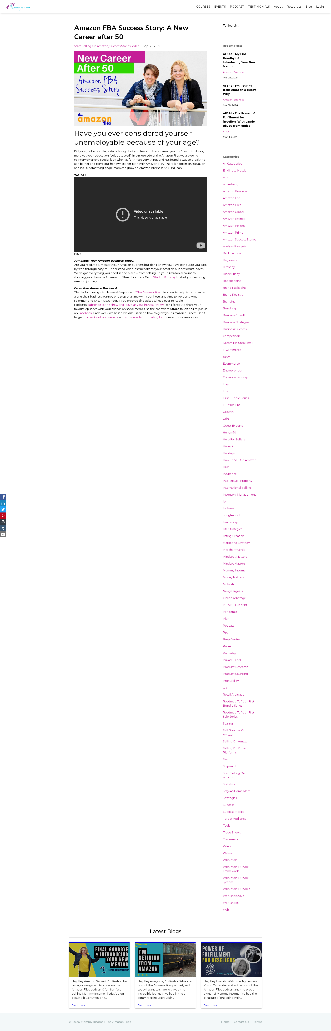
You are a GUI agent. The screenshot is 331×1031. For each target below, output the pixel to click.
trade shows (232, 832)
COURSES (203, 6)
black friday (231, 274)
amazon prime (233, 232)
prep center (231, 639)
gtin (226, 418)
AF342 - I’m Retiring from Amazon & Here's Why (239, 90)
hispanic (228, 446)
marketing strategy (236, 543)
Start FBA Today (164, 277)
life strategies (232, 529)
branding (229, 301)
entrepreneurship (235, 377)
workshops (230, 902)
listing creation (233, 536)
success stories (120, 46)
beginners (230, 260)
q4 (225, 687)
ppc (225, 632)
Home (225, 1022)
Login (320, 6)
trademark (230, 839)
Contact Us (241, 1022)
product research (235, 667)
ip (224, 501)
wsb (226, 909)
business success (235, 329)
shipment (230, 766)
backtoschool (232, 253)
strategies (230, 798)
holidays (228, 453)
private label (232, 660)
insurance (230, 474)
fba (225, 391)
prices (227, 646)
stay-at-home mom (236, 791)
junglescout (231, 515)
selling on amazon (236, 741)
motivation (230, 584)
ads (225, 177)
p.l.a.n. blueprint (235, 605)
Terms (257, 1022)
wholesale (230, 860)
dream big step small (238, 343)
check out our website (102, 317)
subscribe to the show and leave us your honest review (125, 304)
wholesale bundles (236, 889)
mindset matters (234, 563)
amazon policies (234, 225)
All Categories (232, 163)
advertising (230, 184)
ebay (226, 131)
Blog (308, 6)
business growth (234, 315)
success (228, 805)
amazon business (233, 72)
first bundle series (236, 398)
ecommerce (231, 363)
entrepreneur (233, 370)
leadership (230, 522)
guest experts (233, 425)
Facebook (85, 313)
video (135, 46)
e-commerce (232, 349)
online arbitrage (234, 598)
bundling (229, 308)
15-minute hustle (235, 170)
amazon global (233, 212)
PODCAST (237, 6)
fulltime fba (231, 405)
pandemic (230, 611)
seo (225, 759)
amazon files (232, 205)
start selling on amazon (91, 46)
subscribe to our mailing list (144, 317)
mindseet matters (235, 556)
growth (228, 412)
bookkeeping (232, 281)
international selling (237, 487)
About (278, 6)
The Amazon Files (148, 292)
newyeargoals (233, 591)
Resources (294, 6)
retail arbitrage (233, 694)
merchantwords (234, 549)
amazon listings (234, 218)
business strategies (236, 322)
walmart (229, 853)
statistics (229, 784)
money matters (233, 577)
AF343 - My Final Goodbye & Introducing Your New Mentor (239, 60)
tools (226, 825)
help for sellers (234, 439)
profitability (231, 680)
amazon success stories (239, 239)
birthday (229, 267)
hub (226, 467)
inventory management (239, 494)
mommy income (234, 570)
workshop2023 (233, 896)
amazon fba (231, 198)
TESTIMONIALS (259, 6)
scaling (228, 723)
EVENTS (220, 6)
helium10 (229, 432)
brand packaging (235, 287)
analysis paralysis (234, 246)
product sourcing (235, 674)
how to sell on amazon (239, 460)
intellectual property (237, 480)
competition (231, 336)
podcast (228, 625)
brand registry (233, 294)
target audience (234, 818)
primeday (229, 653)
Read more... (79, 1005)
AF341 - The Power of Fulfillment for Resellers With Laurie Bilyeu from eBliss (239, 119)
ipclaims (228, 508)
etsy (226, 384)
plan (226, 618)
